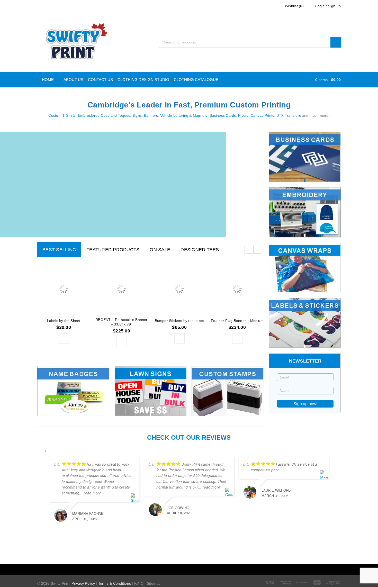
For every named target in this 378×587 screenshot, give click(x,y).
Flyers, (244, 115)
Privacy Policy (83, 583)
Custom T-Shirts (62, 115)
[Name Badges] (73, 391)
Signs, (137, 115)
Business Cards (223, 115)
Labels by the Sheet (63, 321)
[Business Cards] (305, 157)
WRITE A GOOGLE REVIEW (193, 546)
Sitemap (154, 583)
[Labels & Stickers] (305, 323)
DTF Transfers (288, 115)
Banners (151, 115)
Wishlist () (294, 6)
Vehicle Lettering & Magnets (184, 115)
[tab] (59, 249)
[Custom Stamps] (228, 391)
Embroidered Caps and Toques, (104, 115)
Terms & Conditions (114, 583)
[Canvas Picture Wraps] (305, 267)
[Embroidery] (305, 212)
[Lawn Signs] (150, 391)
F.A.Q (138, 583)
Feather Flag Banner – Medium (237, 321)
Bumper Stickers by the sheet (179, 321)
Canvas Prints (262, 115)
